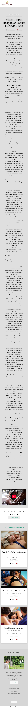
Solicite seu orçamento (14, 517)
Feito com (14, 706)
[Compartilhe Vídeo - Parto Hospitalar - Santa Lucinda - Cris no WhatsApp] (12, 514)
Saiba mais (14, 682)
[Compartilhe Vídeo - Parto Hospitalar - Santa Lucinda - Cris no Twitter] (14, 514)
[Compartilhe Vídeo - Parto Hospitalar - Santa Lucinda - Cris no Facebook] (10, 514)
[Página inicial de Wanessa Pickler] (7, 3)
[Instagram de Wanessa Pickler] (14, 697)
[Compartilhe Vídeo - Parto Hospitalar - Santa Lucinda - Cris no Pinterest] (17, 514)
